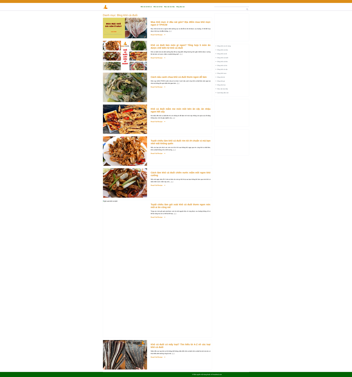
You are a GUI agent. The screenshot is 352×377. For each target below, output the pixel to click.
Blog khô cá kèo (222, 61)
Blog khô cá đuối (222, 57)
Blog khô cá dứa (222, 50)
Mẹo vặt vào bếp (169, 6)
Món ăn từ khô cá (146, 6)
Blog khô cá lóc (222, 65)
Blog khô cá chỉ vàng (224, 46)
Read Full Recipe (157, 35)
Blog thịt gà (221, 81)
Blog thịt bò (221, 77)
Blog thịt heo (221, 85)
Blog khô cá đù (222, 54)
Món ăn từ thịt (158, 6)
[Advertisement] (231, 27)
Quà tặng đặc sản (223, 92)
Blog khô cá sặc (222, 69)
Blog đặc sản (180, 6)
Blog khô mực (221, 73)
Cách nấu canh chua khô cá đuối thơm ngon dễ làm (179, 77)
